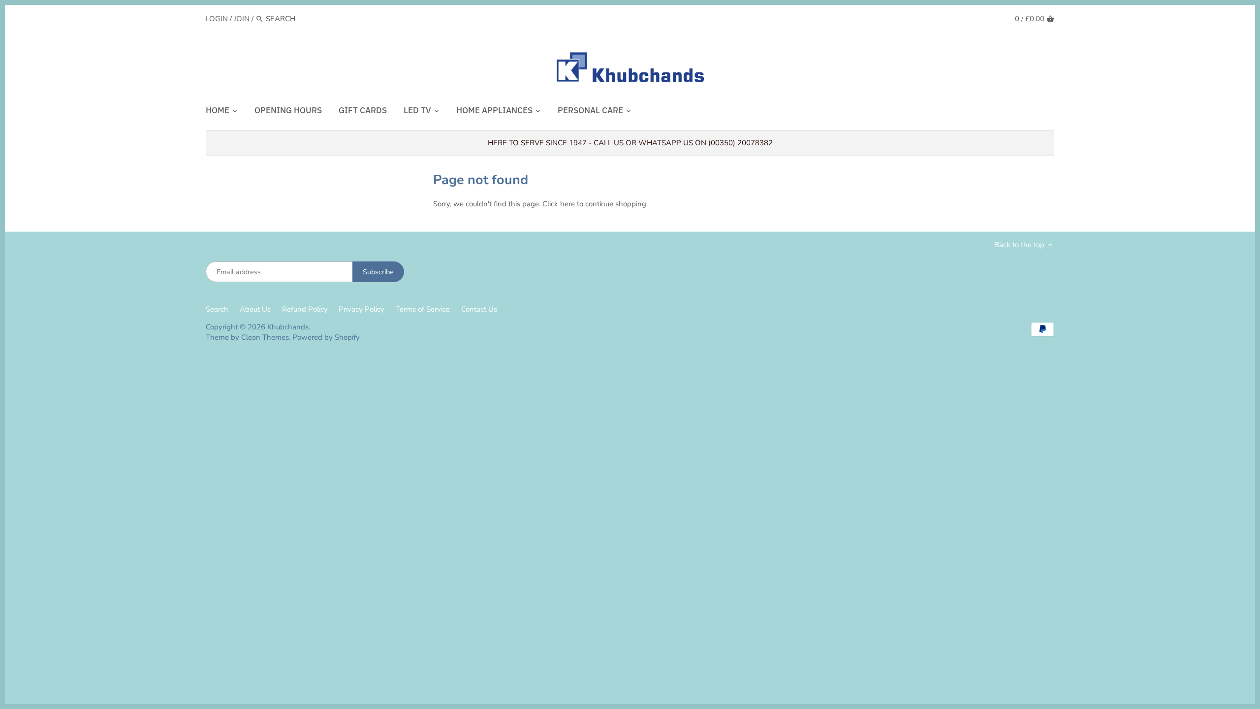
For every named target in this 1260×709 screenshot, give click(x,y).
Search (217, 309)
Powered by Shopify (326, 337)
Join (242, 19)
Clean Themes (265, 337)
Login (217, 19)
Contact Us (479, 309)
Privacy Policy (361, 309)
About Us (255, 309)
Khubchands (288, 327)
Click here (558, 204)
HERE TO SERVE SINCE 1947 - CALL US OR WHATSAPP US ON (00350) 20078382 (630, 143)
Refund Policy (305, 309)
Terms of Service (423, 309)
